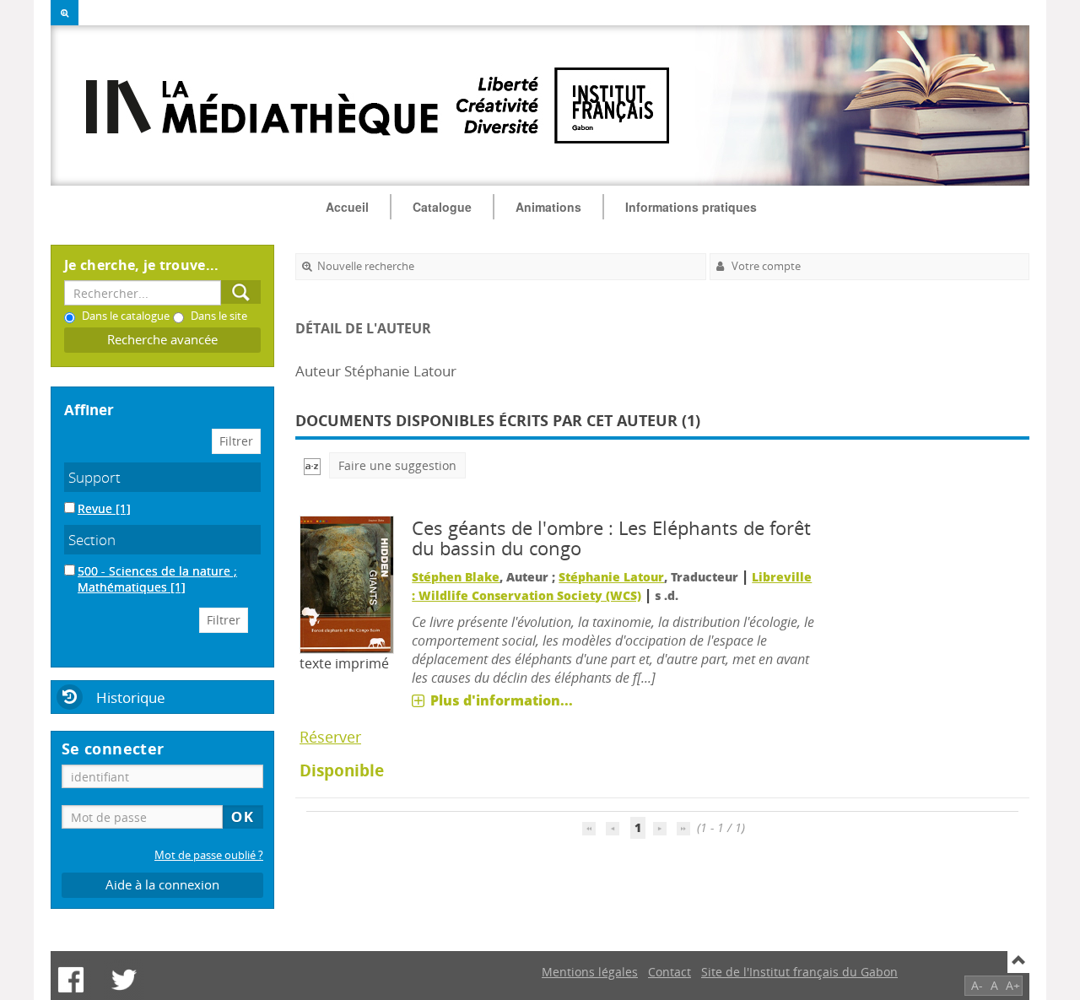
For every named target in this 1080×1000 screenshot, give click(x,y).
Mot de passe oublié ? (208, 855)
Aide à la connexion (162, 885)
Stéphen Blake (456, 577)
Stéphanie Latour (611, 577)
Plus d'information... (501, 700)
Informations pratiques (691, 206)
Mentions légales (590, 972)
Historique (130, 697)
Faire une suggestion (397, 465)
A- (977, 985)
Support (94, 477)
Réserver (330, 737)
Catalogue (442, 206)
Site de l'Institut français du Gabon (799, 972)
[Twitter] (124, 979)
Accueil (347, 206)
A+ (1013, 985)
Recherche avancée (162, 340)
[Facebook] (71, 979)
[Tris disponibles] (312, 465)
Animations (548, 206)
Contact (669, 972)
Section (92, 539)
